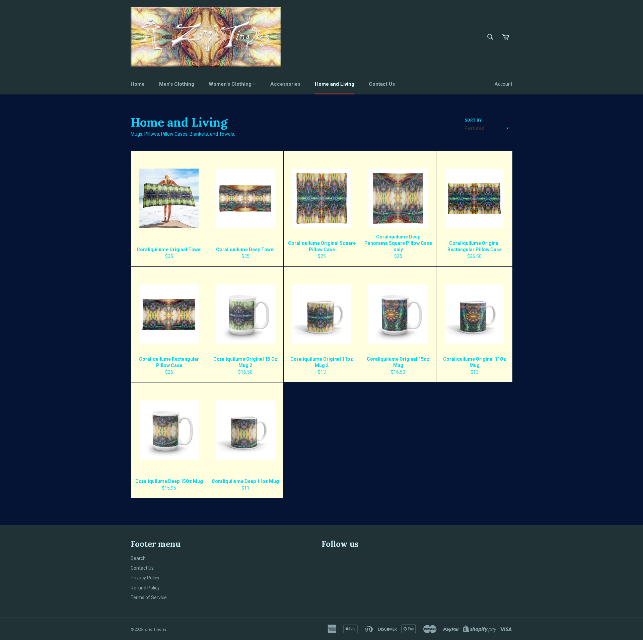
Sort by (473, 120)
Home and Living (334, 84)
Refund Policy (145, 587)
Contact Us (382, 84)
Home (138, 84)
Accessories (285, 84)
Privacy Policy (145, 577)
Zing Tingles (155, 629)
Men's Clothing (176, 84)
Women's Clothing (231, 84)
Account (503, 84)
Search (138, 558)
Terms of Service (149, 597)
